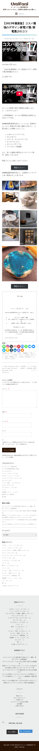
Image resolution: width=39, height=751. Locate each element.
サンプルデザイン (7, 471)
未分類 (4, 497)
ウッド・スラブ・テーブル (10, 473)
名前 (4, 412)
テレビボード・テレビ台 (9, 487)
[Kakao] (7, 350)
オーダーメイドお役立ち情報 (19, 702)
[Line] (4, 346)
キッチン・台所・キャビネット (11, 570)
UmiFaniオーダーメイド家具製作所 (24, 745)
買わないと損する (10, 358)
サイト (4, 431)
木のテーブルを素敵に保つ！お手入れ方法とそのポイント (19, 680)
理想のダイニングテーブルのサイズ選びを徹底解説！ (19, 682)
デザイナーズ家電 (23, 355)
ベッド (4, 490)
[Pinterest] (18, 346)
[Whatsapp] (26, 346)
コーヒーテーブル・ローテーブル (12, 478)
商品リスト (19, 696)
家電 (6, 356)
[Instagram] (7, 346)
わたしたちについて (19, 698)
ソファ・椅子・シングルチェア (11, 483)
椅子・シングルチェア (8, 565)
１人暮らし (31, 353)
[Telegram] (29, 346)
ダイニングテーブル (8, 485)
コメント (5, 389)
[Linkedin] (15, 350)
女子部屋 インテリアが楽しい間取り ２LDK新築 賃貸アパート (28, 368)
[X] (11, 346)
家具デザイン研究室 (15, 353)
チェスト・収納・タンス (9, 573)
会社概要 (19, 704)
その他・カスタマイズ (8, 585)
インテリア (5, 355)
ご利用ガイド (19, 700)
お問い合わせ (19, 706)
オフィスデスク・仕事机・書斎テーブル (14, 550)
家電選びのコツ (13, 356)
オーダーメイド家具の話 (9, 466)
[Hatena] (4, 350)
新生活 (21, 356)
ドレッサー (5, 580)
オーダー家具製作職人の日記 (10, 469)
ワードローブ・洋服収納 (9, 575)
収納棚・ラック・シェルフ (10, 492)
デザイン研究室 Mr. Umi (26, 38)
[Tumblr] (11, 350)
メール (5, 421)
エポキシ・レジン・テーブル (10, 476)
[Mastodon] (18, 350)
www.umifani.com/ (11, 337)
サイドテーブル (6, 480)
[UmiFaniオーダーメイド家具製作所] (19, 6)
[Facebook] (22, 346)
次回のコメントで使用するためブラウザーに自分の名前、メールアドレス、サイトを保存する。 (18, 443)
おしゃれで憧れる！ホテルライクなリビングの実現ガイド (19, 524)
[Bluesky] (33, 346)
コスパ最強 (13, 355)
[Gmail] (15, 346)
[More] (22, 350)
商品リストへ (19, 167)
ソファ (4, 563)
